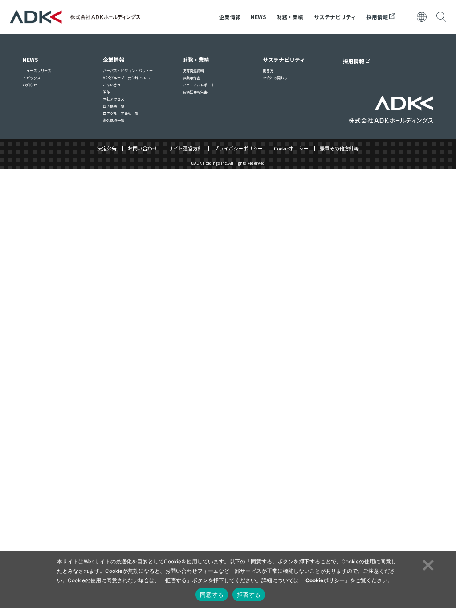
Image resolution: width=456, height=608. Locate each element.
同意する (212, 594)
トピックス (32, 77)
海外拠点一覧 (113, 120)
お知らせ (30, 84)
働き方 (268, 70)
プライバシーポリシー (238, 148)
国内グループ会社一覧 (120, 113)
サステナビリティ (335, 16)
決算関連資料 (193, 70)
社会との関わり (275, 77)
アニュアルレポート (199, 84)
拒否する (249, 594)
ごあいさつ (112, 84)
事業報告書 (191, 77)
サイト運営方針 (185, 148)
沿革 (106, 91)
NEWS (258, 16)
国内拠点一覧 (113, 106)
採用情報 (377, 16)
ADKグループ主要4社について (127, 77)
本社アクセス (113, 99)
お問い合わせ (142, 148)
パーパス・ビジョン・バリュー (128, 70)
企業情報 (229, 16)
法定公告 (107, 148)
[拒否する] (427, 564)
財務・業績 (290, 16)
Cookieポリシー (291, 148)
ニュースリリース (37, 70)
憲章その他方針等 (339, 148)
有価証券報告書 (195, 91)
